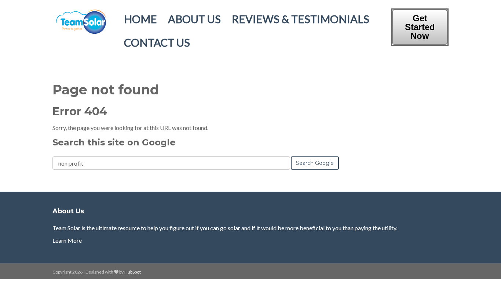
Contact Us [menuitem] (157, 42)
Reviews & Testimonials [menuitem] (300, 18)
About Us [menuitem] (194, 18)
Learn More (67, 240)
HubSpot (132, 272)
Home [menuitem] (140, 18)
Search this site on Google (114, 142)
